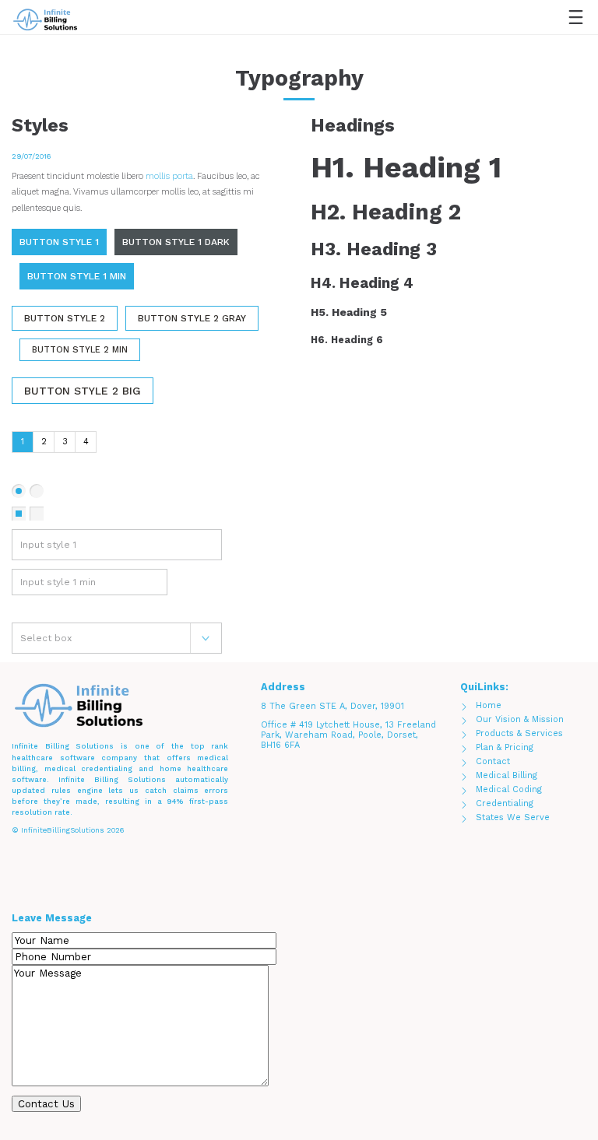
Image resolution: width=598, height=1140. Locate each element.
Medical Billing (506, 775)
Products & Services (519, 733)
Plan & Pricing (504, 747)
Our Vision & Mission (520, 719)
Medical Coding (509, 789)
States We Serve (513, 817)
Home (488, 705)
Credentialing (504, 803)
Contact (493, 761)
